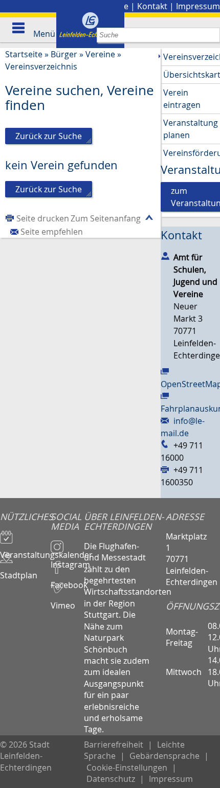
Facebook (67, 580)
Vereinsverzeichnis (41, 66)
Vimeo (63, 601)
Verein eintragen (182, 98)
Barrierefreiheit (113, 744)
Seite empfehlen (51, 231)
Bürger (64, 54)
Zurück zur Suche (48, 136)
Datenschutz (110, 778)
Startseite (23, 54)
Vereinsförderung (191, 153)
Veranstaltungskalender (25, 550)
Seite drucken (42, 218)
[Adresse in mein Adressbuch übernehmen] (165, 255)
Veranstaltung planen (190, 129)
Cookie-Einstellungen (126, 767)
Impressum (198, 6)
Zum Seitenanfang (106, 218)
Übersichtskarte (191, 74)
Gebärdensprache (164, 755)
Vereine (100, 54)
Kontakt (152, 6)
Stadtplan (18, 571)
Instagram (67, 560)
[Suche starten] (212, 35)
